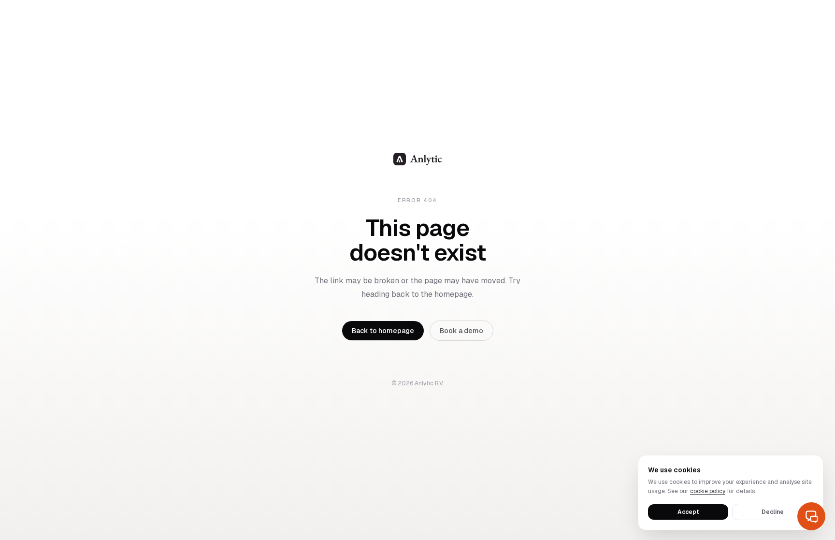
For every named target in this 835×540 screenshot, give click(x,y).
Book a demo (461, 330)
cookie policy (707, 491)
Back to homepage (383, 330)
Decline (773, 512)
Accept (688, 512)
